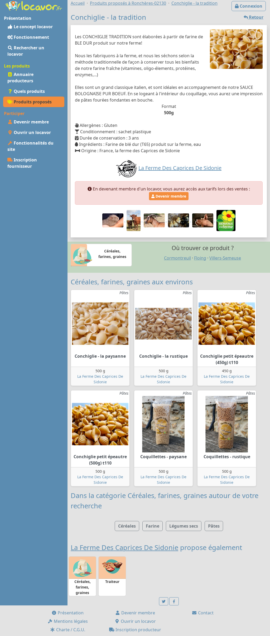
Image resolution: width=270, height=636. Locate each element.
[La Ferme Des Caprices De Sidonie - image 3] (155, 220)
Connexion (250, 6)
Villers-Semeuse (225, 258)
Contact (205, 613)
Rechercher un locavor (25, 51)
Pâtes (214, 526)
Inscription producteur (137, 630)
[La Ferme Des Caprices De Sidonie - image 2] (134, 220)
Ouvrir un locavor (32, 132)
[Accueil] (34, 5)
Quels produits (29, 91)
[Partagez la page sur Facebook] (174, 601)
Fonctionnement (31, 37)
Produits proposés (32, 102)
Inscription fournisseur (22, 163)
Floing (200, 258)
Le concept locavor (33, 27)
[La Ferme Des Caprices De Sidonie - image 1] (113, 220)
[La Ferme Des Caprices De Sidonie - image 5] (203, 220)
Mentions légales (70, 621)
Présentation (70, 613)
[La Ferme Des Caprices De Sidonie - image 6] (226, 220)
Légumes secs (183, 526)
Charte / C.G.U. (70, 630)
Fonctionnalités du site (30, 146)
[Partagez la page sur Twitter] (163, 601)
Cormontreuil (177, 258)
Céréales (127, 526)
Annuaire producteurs (20, 77)
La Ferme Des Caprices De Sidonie (124, 547)
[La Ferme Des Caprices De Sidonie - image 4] (179, 220)
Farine (152, 526)
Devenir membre (31, 122)
